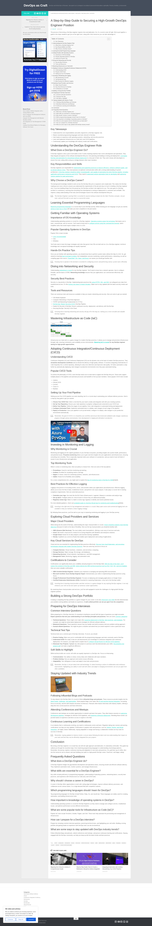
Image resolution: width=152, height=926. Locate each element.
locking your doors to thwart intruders (79, 284)
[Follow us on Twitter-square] (42, 13)
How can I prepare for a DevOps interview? (67, 122)
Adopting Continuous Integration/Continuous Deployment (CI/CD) (69, 68)
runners (52, 845)
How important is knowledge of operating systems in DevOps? (71, 119)
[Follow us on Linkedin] (35, 13)
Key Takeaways (59, 41)
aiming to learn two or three (59, 209)
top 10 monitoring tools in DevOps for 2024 (100, 480)
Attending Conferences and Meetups (65, 104)
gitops (114, 842)
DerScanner (27, 899)
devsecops (78, 842)
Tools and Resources (61, 64)
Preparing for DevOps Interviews (61, 92)
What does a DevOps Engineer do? (65, 111)
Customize (10, 919)
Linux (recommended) (59, 236)
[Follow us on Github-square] (45, 13)
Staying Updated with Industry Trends (63, 100)
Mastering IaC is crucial (101, 342)
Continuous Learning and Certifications (66, 105)
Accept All (31, 919)
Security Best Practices (61, 62)
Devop (54, 29)
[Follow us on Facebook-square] (40, 13)
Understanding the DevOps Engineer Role (63, 43)
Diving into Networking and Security (62, 60)
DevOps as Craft (35, 5)
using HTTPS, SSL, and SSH (100, 282)
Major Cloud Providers (61, 85)
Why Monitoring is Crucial (62, 77)
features (92, 842)
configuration (61, 842)
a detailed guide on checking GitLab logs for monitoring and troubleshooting (96, 503)
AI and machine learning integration (109, 701)
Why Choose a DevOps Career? (64, 48)
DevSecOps (85, 13)
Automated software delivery (31, 894)
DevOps (78, 13)
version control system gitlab (66, 845)
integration (118, 842)
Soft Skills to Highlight (61, 98)
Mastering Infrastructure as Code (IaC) (63, 66)
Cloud (25, 895)
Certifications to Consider (62, 88)
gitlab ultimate (108, 842)
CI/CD (56, 842)
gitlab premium (101, 842)
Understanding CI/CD (61, 70)
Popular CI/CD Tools (61, 71)
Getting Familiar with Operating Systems (63, 52)
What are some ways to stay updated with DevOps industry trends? (73, 124)
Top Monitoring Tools (61, 79)
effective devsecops (85, 842)
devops (72, 842)
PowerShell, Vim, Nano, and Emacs (78, 258)
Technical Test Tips (61, 96)
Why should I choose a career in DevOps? (66, 115)
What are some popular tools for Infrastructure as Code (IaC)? (71, 120)
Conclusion (56, 107)
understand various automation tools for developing (102, 174)
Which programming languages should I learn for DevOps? (71, 117)
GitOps (92, 13)
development (67, 842)
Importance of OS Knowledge (63, 54)
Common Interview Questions (63, 94)
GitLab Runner (27, 904)
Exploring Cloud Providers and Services (63, 83)
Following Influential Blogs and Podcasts (66, 102)
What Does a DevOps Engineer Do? (65, 45)
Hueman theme (42, 922)
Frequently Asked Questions (60, 109)
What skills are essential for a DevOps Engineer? (68, 113)
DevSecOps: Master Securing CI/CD (64, 304)
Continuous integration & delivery (63, 13)
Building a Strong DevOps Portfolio (62, 90)
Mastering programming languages (61, 206)
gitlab (96, 842)
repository (124, 842)
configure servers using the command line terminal (104, 223)
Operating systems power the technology (103, 221)
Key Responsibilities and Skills (63, 47)
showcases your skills (108, 600)
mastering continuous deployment (100, 715)
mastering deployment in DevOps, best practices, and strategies (103, 620)
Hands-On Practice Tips (61, 58)
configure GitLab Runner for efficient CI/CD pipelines (104, 641)
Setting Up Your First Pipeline (63, 73)
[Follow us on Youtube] (37, 13)
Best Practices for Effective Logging (64, 81)
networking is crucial (66, 270)
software (57, 845)
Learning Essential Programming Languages (64, 50)
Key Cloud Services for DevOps (63, 86)
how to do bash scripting (69, 256)
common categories (121, 616)
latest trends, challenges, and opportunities (63, 701)
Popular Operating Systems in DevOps (65, 56)
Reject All (21, 919)
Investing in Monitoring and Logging (62, 75)
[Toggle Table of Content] (108, 39)
